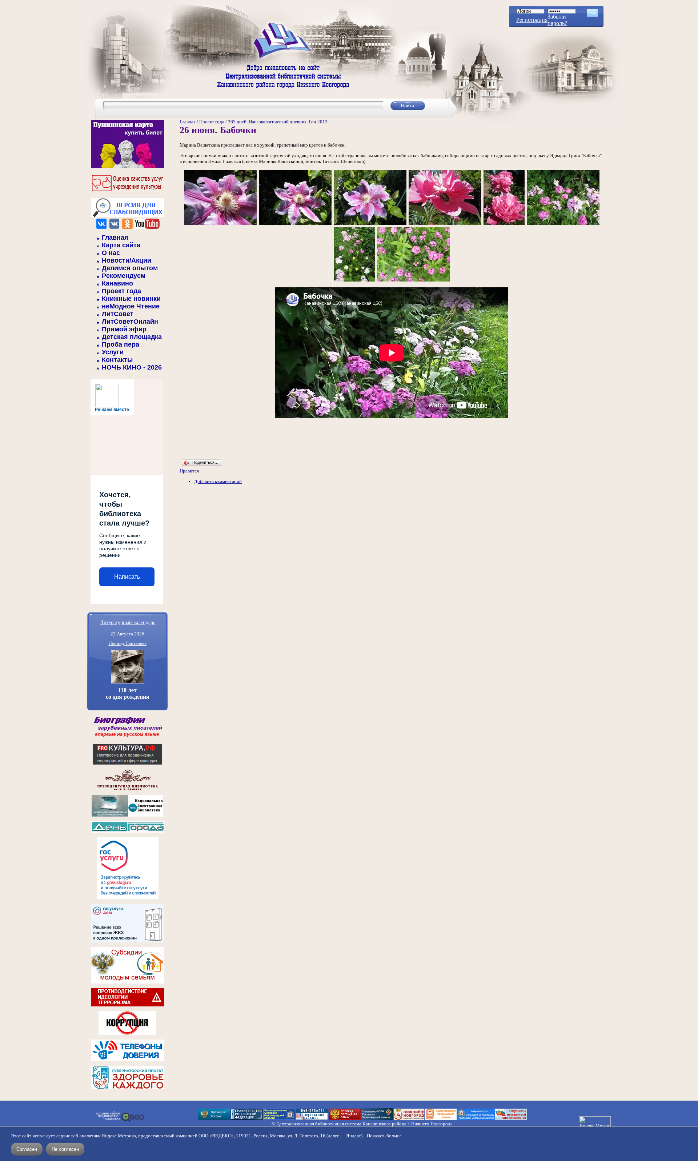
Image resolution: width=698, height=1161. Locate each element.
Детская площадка (132, 336)
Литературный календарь (127, 622)
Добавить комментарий (218, 481)
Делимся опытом (130, 268)
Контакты (117, 359)
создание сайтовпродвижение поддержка (108, 1116)
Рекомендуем (123, 275)
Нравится (189, 471)
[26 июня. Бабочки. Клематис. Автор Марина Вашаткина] (220, 224)
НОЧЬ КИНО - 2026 (132, 367)
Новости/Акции (126, 260)
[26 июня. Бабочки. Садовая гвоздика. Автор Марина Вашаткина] (413, 281)
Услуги (113, 352)
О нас (111, 252)
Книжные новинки (131, 298)
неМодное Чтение (131, 306)
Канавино (117, 283)
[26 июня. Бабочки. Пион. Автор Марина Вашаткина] (445, 224)
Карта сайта (121, 245)
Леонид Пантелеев (128, 643)
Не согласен (65, 1149)
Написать (127, 577)
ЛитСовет (117, 314)
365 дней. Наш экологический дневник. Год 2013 (278, 121)
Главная (115, 237)
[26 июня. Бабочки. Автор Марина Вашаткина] (563, 224)
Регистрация (531, 20)
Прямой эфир (124, 329)
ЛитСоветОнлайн (130, 321)
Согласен (26, 1149)
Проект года (121, 291)
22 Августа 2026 (127, 634)
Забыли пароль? (557, 19)
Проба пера (120, 344)
